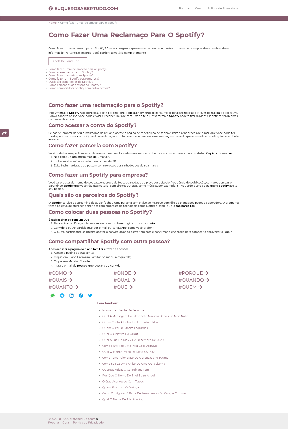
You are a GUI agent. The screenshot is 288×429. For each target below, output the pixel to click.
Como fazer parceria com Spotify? (71, 75)
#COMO (58, 273)
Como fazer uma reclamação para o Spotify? (78, 69)
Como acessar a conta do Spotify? (70, 72)
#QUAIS (58, 280)
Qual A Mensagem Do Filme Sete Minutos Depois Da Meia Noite (145, 316)
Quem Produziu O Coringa (120, 387)
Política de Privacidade (223, 8)
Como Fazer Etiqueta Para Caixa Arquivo (129, 345)
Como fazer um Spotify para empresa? (73, 78)
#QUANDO (191, 280)
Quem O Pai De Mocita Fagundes (125, 328)
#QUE (121, 287)
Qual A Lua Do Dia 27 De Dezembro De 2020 (133, 340)
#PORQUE (191, 273)
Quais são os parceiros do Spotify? (70, 81)
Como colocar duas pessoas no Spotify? (74, 85)
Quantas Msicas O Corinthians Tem (125, 369)
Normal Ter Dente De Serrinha (123, 310)
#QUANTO (61, 287)
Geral (198, 8)
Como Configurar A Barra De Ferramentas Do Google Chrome (144, 393)
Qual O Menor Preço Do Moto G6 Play (128, 351)
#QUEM (188, 287)
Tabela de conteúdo (66, 61)
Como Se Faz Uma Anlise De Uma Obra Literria (133, 363)
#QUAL (123, 280)
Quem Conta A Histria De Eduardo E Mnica (131, 322)
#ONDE (123, 273)
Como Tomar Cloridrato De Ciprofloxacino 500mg (135, 357)
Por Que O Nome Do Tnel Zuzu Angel (128, 375)
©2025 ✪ (55, 418)
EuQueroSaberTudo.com (86, 8)
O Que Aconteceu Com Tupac (123, 381)
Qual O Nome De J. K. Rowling (123, 399)
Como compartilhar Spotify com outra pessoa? (79, 88)
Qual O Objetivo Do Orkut (120, 334)
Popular (184, 8)
